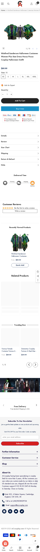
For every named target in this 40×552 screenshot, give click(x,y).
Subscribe (20, 443)
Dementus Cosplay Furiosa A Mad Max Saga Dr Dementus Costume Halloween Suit (28, 350)
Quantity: (4, 90)
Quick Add (20, 265)
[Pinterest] (10, 511)
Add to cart (20, 101)
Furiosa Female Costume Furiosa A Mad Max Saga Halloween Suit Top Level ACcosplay (9, 350)
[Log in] (31, 4)
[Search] (8, 4)
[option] (20, 32)
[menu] (2, 3)
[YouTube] (16, 511)
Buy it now (20, 109)
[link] (10, 308)
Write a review (20, 211)
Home (3, 10)
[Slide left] (29, 364)
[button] (33, 49)
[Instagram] (4, 511)
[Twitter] (22, 511)
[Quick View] (27, 234)
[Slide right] (35, 364)
